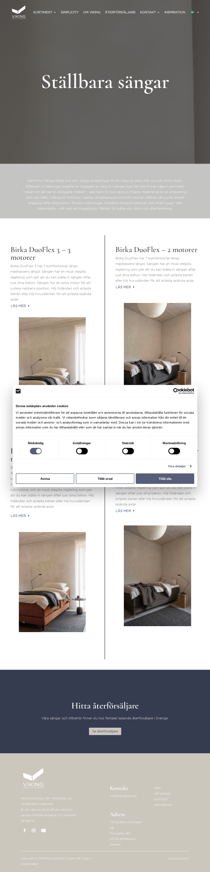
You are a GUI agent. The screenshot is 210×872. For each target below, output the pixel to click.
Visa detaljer (177, 466)
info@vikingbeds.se (123, 795)
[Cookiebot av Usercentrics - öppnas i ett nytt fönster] (176, 391)
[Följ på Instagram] (33, 830)
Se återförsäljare (105, 731)
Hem (157, 788)
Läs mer (18, 306)
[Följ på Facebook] (24, 830)
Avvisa (45, 478)
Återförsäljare (120, 12)
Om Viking (91, 12)
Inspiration (174, 12)
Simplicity (70, 12)
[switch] (82, 451)
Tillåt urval (105, 478)
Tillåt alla (165, 478)
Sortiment (42, 12)
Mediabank (163, 804)
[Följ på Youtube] (43, 830)
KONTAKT (161, 799)
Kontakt (148, 12)
